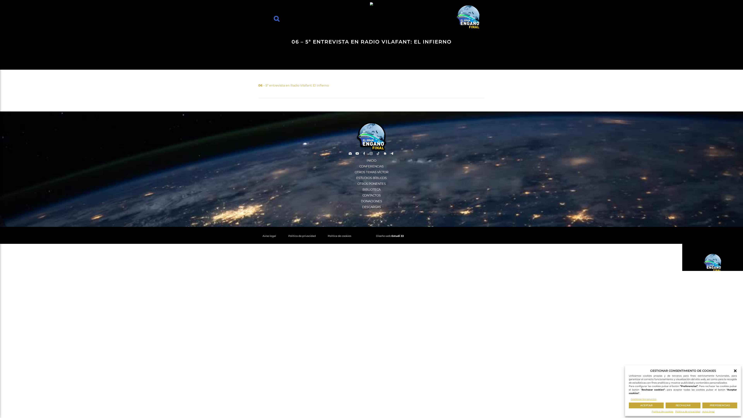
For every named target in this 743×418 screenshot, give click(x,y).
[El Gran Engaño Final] (468, 17)
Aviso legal (708, 411)
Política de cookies (662, 411)
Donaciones (371, 201)
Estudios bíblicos (371, 178)
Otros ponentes (371, 184)
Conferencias (371, 166)
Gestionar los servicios (644, 399)
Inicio (371, 160)
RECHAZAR (683, 405)
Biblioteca (371, 189)
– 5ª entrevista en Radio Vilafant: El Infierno (293, 85)
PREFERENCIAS (720, 405)
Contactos (371, 195)
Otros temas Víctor (372, 172)
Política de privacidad (687, 411)
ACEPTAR (646, 405)
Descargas (371, 207)
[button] (735, 371)
